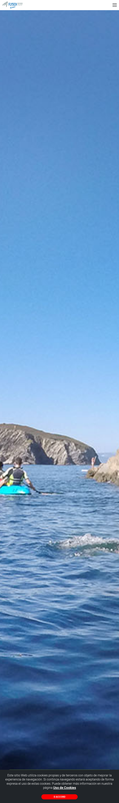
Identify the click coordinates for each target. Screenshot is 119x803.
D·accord (59, 796)
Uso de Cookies (64, 787)
